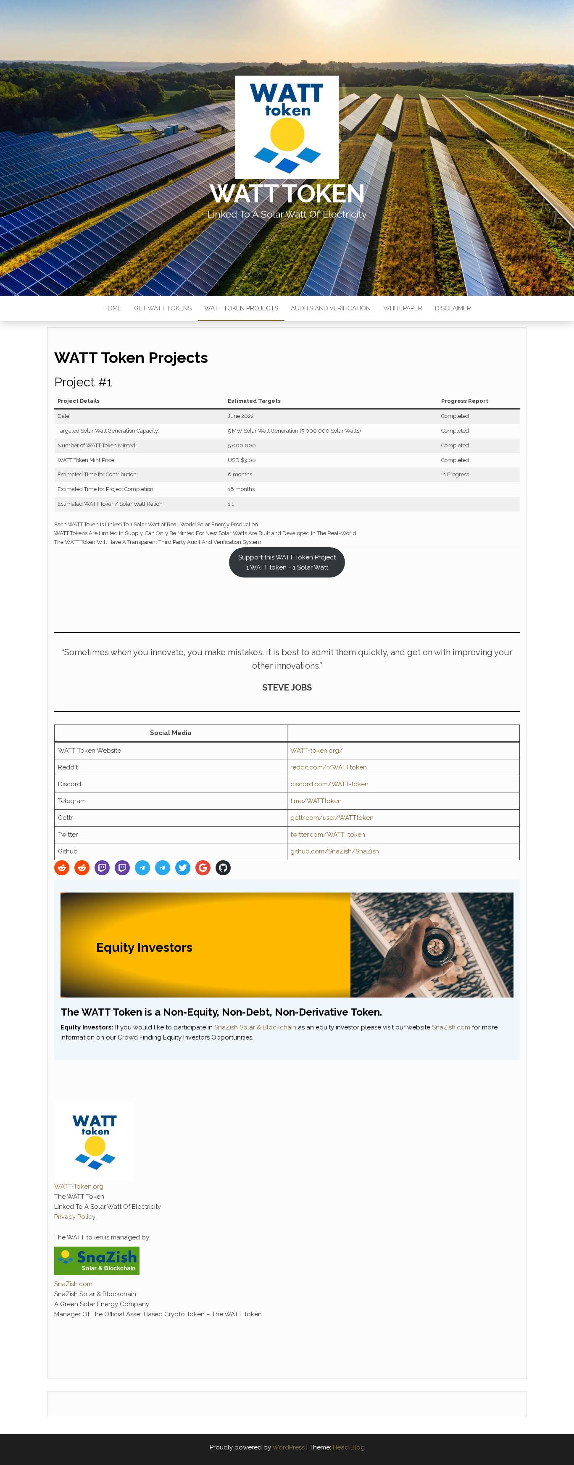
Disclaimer (453, 308)
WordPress (288, 1447)
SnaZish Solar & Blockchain (255, 1027)
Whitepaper (402, 308)
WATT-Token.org (78, 1186)
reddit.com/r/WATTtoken (328, 767)
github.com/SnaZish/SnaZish (334, 851)
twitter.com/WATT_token (327, 834)
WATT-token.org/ (316, 750)
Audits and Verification (331, 308)
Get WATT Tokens (163, 308)
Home (112, 308)
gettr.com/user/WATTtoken (332, 818)
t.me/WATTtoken (316, 801)
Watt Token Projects (241, 308)
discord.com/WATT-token (329, 784)
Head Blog (349, 1447)
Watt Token (286, 193)
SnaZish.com (451, 1027)
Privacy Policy (74, 1217)
